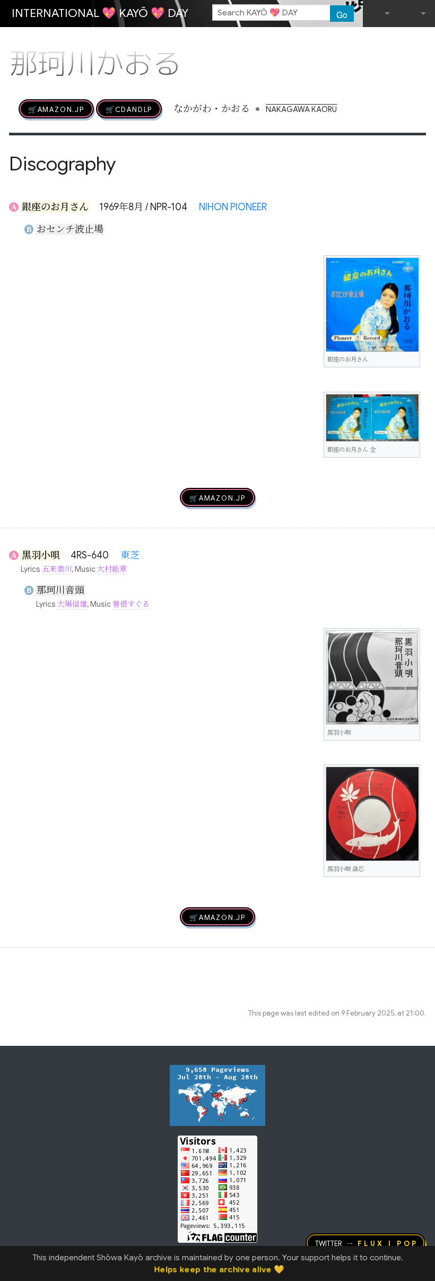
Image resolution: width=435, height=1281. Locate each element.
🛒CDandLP (129, 109)
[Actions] (422, 41)
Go (341, 14)
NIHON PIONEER (233, 207)
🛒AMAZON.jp (56, 109)
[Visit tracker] (217, 1095)
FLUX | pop (388, 1243)
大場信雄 (72, 604)
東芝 (130, 555)
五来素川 (57, 569)
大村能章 (112, 569)
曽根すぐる (131, 604)
